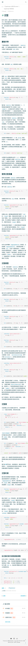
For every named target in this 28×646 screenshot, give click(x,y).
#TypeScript (12, 588)
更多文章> (8, 622)
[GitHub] (14, 638)
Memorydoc (10, 640)
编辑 (3, 588)
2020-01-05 (11, 11)
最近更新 (7, 604)
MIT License (17, 642)
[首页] (2, 6)
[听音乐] (17, 638)
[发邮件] (11, 638)
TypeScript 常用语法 (9, 8)
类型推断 (23, 596)
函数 (4, 596)
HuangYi (4, 11)
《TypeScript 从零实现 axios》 (11, 6)
